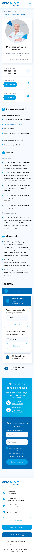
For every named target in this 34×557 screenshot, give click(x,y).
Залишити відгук (15, 535)
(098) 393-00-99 (9, 71)
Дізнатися (10, 97)
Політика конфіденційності (17, 541)
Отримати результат (17, 520)
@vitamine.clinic (12, 512)
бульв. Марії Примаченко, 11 (17, 411)
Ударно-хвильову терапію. (13, 124)
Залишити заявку (17, 462)
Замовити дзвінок (15, 527)
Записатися (10, 85)
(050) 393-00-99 (9, 73)
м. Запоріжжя (16, 408)
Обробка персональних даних (17, 545)
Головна (4, 11)
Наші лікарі (13, 11)
